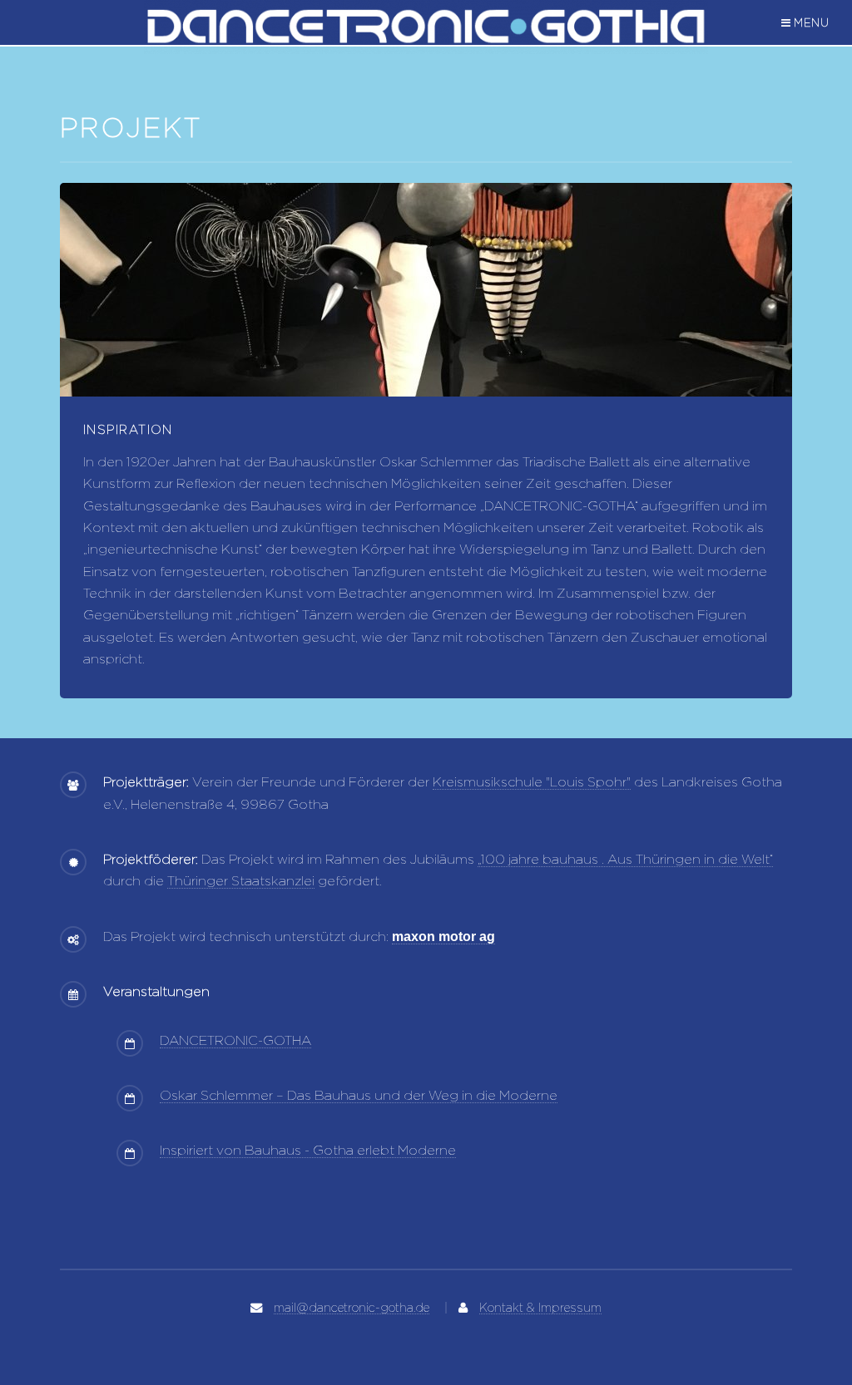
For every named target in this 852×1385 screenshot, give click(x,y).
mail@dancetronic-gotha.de (351, 1307)
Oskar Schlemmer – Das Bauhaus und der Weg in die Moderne (358, 1095)
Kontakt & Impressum (540, 1307)
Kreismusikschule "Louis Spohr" (532, 782)
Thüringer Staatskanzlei (241, 881)
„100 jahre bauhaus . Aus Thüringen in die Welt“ (625, 859)
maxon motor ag (443, 936)
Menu (812, 22)
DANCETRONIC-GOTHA (235, 1040)
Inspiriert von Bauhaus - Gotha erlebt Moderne (308, 1150)
